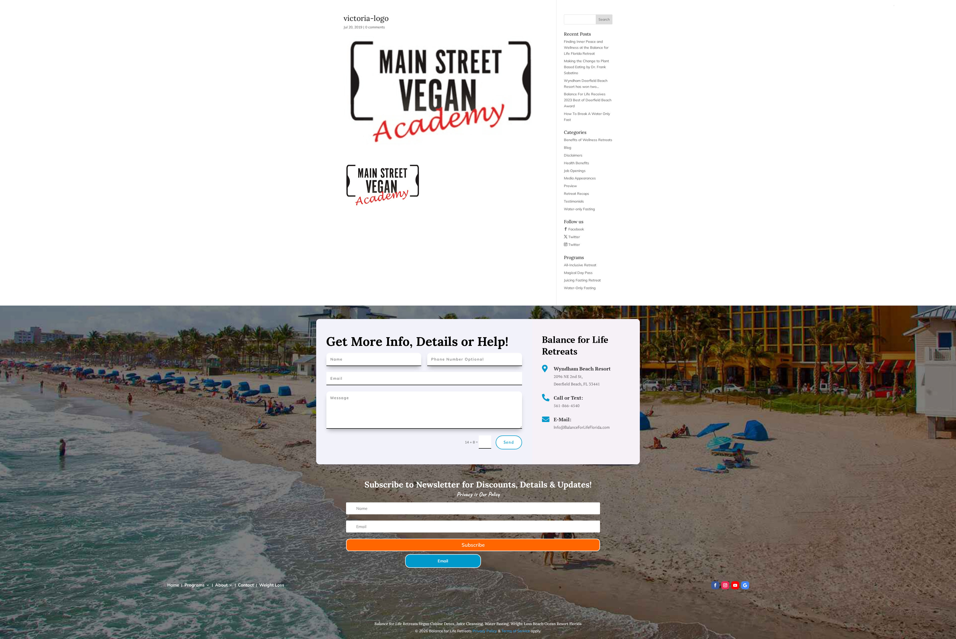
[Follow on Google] (745, 585)
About (790, 15)
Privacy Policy (485, 631)
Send (509, 442)
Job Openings (575, 170)
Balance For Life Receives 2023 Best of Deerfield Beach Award (587, 100)
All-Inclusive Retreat (580, 265)
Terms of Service (515, 631)
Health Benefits (576, 163)
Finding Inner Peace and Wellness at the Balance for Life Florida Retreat (586, 47)
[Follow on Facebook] (715, 585)
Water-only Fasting (579, 209)
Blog (567, 147)
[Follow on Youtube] (735, 585)
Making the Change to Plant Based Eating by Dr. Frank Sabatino (586, 67)
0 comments (375, 27)
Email (443, 560)
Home (743, 15)
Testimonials (574, 201)
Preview (570, 186)
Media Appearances (580, 178)
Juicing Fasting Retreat (582, 280)
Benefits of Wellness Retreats (588, 140)
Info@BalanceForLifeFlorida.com (923, 5)
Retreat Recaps (576, 193)
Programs (764, 15)
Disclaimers (573, 155)
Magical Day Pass (578, 272)
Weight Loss (839, 15)
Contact (814, 15)
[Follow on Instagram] (725, 585)
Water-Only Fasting (580, 288)
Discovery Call (886, 15)
